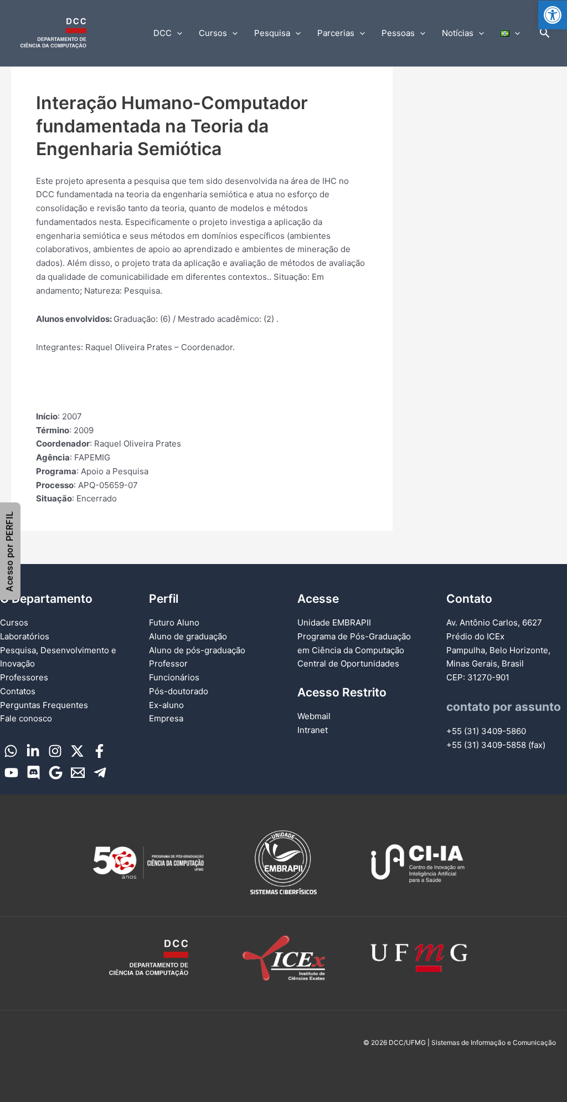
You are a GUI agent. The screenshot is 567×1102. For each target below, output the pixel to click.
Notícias (457, 33)
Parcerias (335, 33)
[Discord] (33, 772)
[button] (552, 15)
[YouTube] (11, 772)
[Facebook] (99, 751)
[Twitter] (77, 751)
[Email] (78, 772)
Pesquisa (272, 33)
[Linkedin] (33, 751)
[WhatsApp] (11, 751)
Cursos (213, 33)
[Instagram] (55, 751)
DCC (162, 33)
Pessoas (398, 33)
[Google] (55, 772)
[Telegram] (100, 772)
